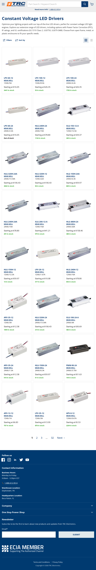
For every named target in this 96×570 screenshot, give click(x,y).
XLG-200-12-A (41, 221)
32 (52, 437)
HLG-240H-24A (10, 221)
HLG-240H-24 (41, 126)
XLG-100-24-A (72, 317)
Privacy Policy (57, 562)
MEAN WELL (8, 80)
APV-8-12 (70, 413)
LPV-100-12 (40, 78)
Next (60, 437)
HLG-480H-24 (72, 221)
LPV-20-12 (39, 269)
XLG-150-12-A (72, 126)
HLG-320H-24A (10, 174)
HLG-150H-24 (41, 365)
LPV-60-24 (8, 126)
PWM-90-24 (71, 365)
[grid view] (86, 40)
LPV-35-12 (39, 413)
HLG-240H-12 (72, 269)
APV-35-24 (8, 365)
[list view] (91, 40)
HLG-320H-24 (41, 317)
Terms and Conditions (41, 562)
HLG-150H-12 (10, 269)
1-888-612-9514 (54, 9)
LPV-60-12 (8, 78)
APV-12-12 (8, 413)
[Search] (84, 4)
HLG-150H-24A (73, 174)
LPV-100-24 (71, 78)
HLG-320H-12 (41, 174)
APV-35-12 (8, 317)
